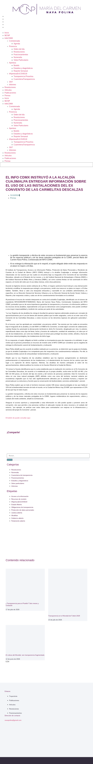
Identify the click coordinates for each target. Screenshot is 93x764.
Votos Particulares (21, 60)
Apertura (12, 63)
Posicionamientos (21, 55)
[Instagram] (71, 746)
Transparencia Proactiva (23, 76)
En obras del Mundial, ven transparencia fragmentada (25, 655)
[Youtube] (80, 746)
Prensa (7, 95)
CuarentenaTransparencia (24, 79)
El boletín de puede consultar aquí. (18, 418)
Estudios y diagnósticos (23, 68)
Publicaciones (10, 93)
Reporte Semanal (21, 71)
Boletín (16, 65)
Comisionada (14, 41)
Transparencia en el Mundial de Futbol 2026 (64, 616)
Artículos (8, 90)
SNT (11, 82)
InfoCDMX (9, 38)
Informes (12, 85)
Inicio (7, 33)
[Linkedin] (84, 739)
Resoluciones (19, 52)
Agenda (17, 44)
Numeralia (18, 57)
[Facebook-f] (67, 739)
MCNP (7, 35)
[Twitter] (76, 739)
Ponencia (13, 46)
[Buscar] (9, 460)
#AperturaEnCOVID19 (18, 74)
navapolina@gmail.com (13, 720)
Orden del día (19, 49)
